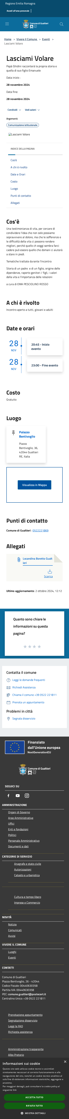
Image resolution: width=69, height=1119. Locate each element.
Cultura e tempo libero (27, 897)
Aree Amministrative (20, 818)
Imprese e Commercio (27, 902)
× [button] (65, 1061)
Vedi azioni (31, 110)
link (14, 1089)
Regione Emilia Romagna (20, 3)
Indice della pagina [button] (22, 148)
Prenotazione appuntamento (25, 1015)
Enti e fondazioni (18, 829)
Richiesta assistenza (20, 1032)
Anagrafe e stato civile (27, 864)
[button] (34, 1113)
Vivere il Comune (27, 39)
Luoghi (12, 952)
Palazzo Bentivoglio (27, 434)
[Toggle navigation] (7, 24)
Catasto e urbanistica (27, 875)
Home (7, 39)
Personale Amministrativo (23, 840)
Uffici (11, 823)
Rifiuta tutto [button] (34, 1105)
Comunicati (15, 930)
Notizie (12, 924)
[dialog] (34, 1088)
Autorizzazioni (22, 869)
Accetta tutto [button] (34, 1097)
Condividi (13, 110)
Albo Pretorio (16, 1055)
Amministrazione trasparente (26, 1049)
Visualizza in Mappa (34, 485)
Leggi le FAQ (15, 1026)
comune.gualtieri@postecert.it (27, 994)
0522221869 (40, 530)
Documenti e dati (18, 846)
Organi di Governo (19, 812)
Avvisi (11, 936)
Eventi (46, 39)
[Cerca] (61, 24)
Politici (12, 835)
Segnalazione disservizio (22, 1020)
